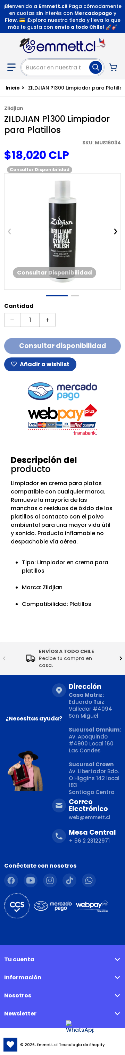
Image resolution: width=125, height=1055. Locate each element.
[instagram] (50, 880)
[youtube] (31, 880)
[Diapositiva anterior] (9, 231)
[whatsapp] (89, 880)
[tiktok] (69, 880)
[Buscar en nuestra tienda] (95, 67)
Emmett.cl (47, 1044)
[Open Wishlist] (10, 1045)
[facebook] (11, 880)
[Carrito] (113, 67)
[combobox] (62, 67)
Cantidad (19, 306)
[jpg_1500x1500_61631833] (57, 295)
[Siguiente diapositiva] (115, 231)
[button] (11, 67)
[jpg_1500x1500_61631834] (75, 295)
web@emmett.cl (89, 817)
